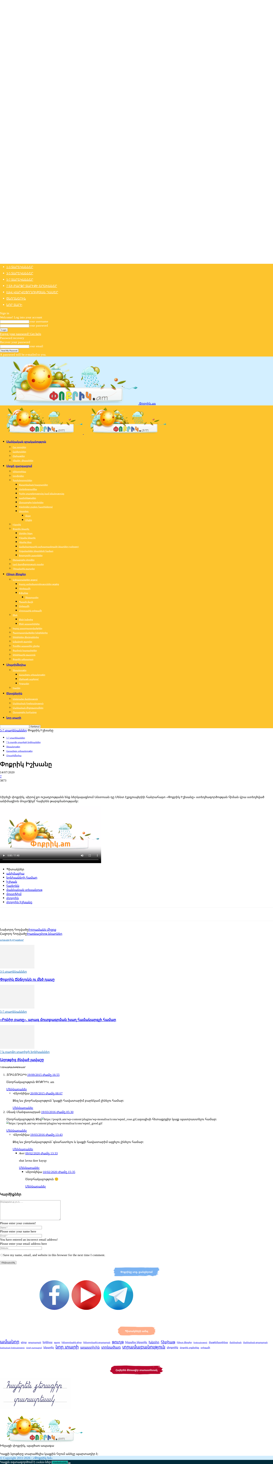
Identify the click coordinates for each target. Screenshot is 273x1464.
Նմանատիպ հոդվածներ (12, 940)
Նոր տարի (14, 305)
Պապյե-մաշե (26, 601)
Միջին (28, 520)
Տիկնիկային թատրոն (24, 654)
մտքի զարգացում (34, 1348)
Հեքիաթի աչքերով (28, 679)
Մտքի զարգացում (19, 466)
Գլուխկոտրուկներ (22, 480)
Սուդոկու (24, 511)
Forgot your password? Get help (20, 334)
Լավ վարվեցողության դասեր (32, 292)
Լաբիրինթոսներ (27, 497)
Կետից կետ (25, 542)
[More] (51, 785)
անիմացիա (15, 873)
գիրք (24, 1342)
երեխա (47, 1342)
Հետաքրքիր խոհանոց (24, 712)
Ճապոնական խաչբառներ (33, 484)
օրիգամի (205, 1347)
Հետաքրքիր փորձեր (23, 559)
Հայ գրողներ (19, 447)
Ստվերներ (18, 475)
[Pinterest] (28, 786)
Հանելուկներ (19, 451)
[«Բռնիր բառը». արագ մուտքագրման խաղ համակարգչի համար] (17, 1007)
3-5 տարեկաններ (19, 273)
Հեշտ (28, 515)
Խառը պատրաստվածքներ (27, 628)
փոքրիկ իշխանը (19, 902)
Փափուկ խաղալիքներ (25, 650)
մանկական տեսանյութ (24, 890)
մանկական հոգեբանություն (12, 1348)
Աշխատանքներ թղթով (25, 579)
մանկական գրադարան (255, 1342)
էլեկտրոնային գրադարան (96, 1342)
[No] (69, 1463)
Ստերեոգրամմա (28, 489)
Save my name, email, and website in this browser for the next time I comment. (54, 1255)
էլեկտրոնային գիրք (72, 1342)
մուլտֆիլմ (13, 894)
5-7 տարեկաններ (19, 279)
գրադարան (34, 1342)
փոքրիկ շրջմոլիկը (189, 1347)
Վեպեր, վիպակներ (23, 460)
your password (38, 325)
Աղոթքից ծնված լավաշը (22, 1059)
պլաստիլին (90, 1347)
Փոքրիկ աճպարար (23, 659)
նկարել (48, 1347)
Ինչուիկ (17, 524)
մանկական (236, 1342)
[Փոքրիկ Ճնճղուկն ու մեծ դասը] (17, 967)
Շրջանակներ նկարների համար (36, 550)
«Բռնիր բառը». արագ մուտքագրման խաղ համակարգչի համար (58, 1019)
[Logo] (42, 433)
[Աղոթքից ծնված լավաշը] (17, 1047)
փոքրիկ (12, 898)
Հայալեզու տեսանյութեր (32, 674)
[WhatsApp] (39, 786)
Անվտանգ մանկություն (25, 698)
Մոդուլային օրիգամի (30, 610)
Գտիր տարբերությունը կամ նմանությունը (41, 493)
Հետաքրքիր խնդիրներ (31, 502)
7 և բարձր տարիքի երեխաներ (31, 286)
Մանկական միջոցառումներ (28, 707)
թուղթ (118, 1342)
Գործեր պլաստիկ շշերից (26, 645)
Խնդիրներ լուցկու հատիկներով (35, 506)
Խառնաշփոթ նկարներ (44, 933)
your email (36, 346)
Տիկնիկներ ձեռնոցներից (26, 637)
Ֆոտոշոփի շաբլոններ (30, 555)
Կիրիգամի (24, 588)
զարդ (57, 1342)
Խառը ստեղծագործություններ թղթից (39, 584)
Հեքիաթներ (19, 456)
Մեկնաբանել (16, 1089)
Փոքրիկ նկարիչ (21, 528)
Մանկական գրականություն (26, 441)
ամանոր (9, 1341)
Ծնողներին (16, 298)
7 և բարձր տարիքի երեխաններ (23, 742)
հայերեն (12, 885)
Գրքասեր (24, 683)
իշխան (11, 881)
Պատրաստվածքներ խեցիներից (30, 632)
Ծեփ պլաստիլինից (29, 623)
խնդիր (154, 1342)
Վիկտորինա (19, 471)
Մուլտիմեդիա (16, 665)
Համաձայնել (60, 1462)
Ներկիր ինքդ (26, 533)
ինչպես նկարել (136, 1342)
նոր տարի (67, 1347)
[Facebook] (5, 786)
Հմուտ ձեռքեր (16, 574)
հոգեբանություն (200, 1342)
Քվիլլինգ (23, 592)
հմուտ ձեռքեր (184, 1342)
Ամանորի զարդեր (22, 641)
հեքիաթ (168, 1342)
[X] (16, 786)
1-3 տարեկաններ (19, 267)
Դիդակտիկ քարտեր (24, 568)
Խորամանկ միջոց (42, 929)
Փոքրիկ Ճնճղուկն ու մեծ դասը (27, 979)
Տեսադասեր (31, 597)
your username (38, 321)
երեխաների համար (21, 877)
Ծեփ (15, 615)
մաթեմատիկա (218, 1342)
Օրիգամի (24, 606)
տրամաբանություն (143, 1347)
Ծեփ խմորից (26, 619)
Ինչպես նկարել (27, 537)
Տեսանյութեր (19, 670)
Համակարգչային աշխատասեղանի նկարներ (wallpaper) (49, 546)
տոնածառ (111, 1347)
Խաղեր (16, 687)
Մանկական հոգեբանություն (28, 703)
